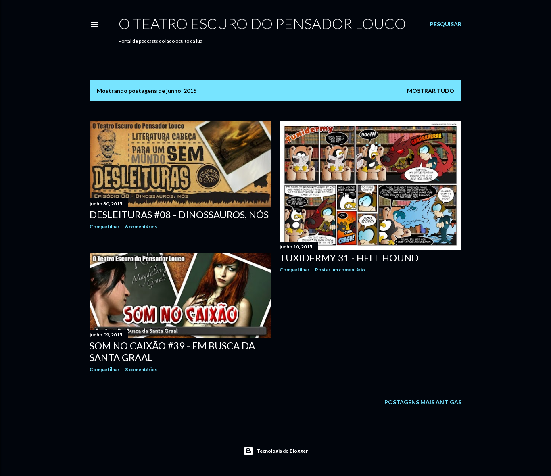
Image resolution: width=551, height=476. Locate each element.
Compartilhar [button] (104, 226)
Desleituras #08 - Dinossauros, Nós (179, 214)
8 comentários (141, 369)
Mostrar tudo (430, 90)
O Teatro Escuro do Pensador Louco (262, 23)
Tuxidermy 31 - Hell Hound (349, 257)
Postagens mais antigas (422, 402)
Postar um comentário (340, 270)
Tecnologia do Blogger (282, 451)
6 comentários (141, 226)
